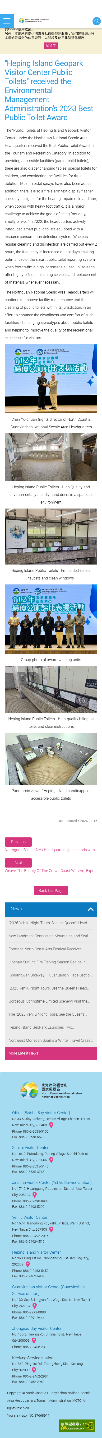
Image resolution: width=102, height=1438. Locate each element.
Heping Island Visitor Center (36, 1252)
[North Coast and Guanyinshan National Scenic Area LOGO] (39, 21)
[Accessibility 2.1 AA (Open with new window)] (77, 1426)
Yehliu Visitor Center (29, 1217)
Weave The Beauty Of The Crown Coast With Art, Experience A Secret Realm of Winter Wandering (51, 866)
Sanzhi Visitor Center (30, 1147)
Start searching (97, 21)
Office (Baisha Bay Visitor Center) (41, 1112)
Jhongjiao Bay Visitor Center (37, 1328)
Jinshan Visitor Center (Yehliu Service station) (52, 1182)
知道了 (51, 45)
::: (6, 908)
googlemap (51, 1125)
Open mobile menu (7, 21)
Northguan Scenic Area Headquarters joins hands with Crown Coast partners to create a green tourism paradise (51, 846)
